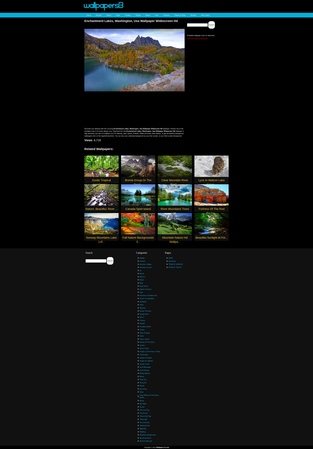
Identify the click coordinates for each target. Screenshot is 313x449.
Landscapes (144, 354)
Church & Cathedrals (147, 298)
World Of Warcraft (146, 441)
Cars (141, 292)
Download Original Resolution (197, 38)
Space (148, 15)
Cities (118, 15)
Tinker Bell (143, 419)
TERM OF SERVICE (175, 264)
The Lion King (144, 410)
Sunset (142, 407)
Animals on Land (145, 267)
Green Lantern (145, 339)
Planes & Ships (180, 15)
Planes (142, 385)
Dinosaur (143, 308)
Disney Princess (145, 311)
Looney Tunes (144, 364)
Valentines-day (145, 425)
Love (156, 15)
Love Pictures (144, 370)
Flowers (142, 323)
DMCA (170, 258)
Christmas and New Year (148, 295)
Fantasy (128, 15)
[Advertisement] (156, 110)
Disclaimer (172, 261)
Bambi (142, 273)
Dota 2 (142, 317)
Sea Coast (143, 389)
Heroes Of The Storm (147, 342)
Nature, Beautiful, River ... (101, 209)
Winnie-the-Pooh (145, 438)
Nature (108, 15)
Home (89, 15)
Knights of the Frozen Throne (150, 351)
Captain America (145, 289)
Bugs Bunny (144, 286)
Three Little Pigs (145, 416)
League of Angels (146, 358)
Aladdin (142, 258)
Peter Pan (143, 379)
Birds (141, 283)
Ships (142, 392)
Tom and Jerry (145, 422)
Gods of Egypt (145, 333)
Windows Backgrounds (148, 435)
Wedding (143, 432)
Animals (99, 15)
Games (138, 15)
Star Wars (143, 403)
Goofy (142, 336)
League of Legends (146, 361)
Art (141, 270)
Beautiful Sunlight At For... (212, 237)
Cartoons (166, 15)
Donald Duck (144, 314)
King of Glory (144, 348)
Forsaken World (145, 326)
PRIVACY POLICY (175, 267)
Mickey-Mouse (145, 373)
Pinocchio (143, 382)
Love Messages (145, 367)
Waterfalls (143, 428)
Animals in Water (145, 264)
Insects (142, 345)
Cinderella (143, 301)
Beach (142, 280)
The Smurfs (144, 413)
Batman (142, 277)
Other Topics (205, 15)
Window (193, 15)
